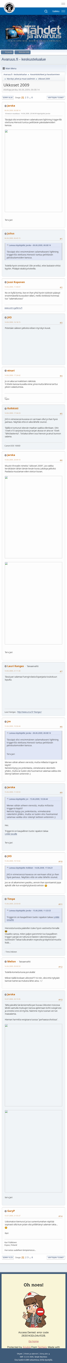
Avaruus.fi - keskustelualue (24, 59)
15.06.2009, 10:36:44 (12, 726)
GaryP (11, 1211)
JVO (9, 317)
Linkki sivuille (11, 834)
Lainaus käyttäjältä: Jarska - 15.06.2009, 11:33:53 (30, 910)
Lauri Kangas (15, 666)
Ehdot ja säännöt (31, 1353)
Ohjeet (19, 1353)
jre (9, 721)
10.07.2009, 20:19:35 (12, 999)
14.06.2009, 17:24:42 (12, 375)
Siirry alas (8, 97)
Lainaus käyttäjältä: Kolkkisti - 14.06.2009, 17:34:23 (31, 868)
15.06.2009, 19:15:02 (12, 861)
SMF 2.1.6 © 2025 (27, 1357)
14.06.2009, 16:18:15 (12, 322)
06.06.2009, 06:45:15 (12, 238)
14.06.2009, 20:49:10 (12, 460)
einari (11, 370)
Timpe (11, 899)
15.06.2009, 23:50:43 (12, 903)
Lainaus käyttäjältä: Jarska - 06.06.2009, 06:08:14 (30, 245)
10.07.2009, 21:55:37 (12, 1215)
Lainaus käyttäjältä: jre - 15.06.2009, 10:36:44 (28, 799)
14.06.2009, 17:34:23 (12, 413)
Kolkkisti (12, 408)
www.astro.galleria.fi (13, 308)
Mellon (11, 961)
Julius (10, 233)
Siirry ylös (8, 1257)
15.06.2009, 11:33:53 (12, 792)
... (30, 97)
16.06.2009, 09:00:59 (12, 966)
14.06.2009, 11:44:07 (12, 287)
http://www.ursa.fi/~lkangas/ (29, 712)
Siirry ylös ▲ (45, 1353)
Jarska (11, 105)
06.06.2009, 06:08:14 (12, 110)
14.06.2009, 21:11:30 (12, 671)
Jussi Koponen (16, 282)
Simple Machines (40, 1357)
